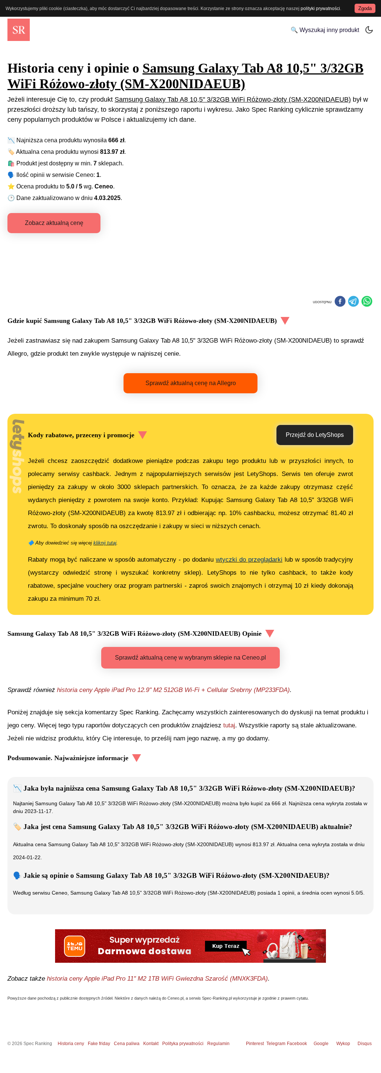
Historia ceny (71, 1043)
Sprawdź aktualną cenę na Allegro (190, 383)
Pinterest (255, 1043)
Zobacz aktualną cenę (54, 223)
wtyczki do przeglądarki (249, 559)
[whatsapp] (366, 302)
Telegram (276, 1043)
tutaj (229, 725)
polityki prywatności (320, 8)
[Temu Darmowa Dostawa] (190, 946)
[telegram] (353, 302)
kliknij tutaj (104, 543)
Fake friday (99, 1043)
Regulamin (218, 1043)
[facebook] (340, 302)
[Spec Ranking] (18, 30)
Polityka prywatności (183, 1043)
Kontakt (151, 1043)
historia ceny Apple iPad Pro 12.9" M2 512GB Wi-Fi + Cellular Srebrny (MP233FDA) (173, 689)
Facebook (298, 1043)
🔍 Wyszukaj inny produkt (325, 30)
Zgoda (365, 8)
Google (321, 1043)
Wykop (343, 1043)
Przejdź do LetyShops (315, 435)
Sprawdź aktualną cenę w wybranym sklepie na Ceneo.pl (190, 657)
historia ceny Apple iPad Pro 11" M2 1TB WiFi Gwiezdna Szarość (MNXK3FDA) (157, 978)
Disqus (365, 1043)
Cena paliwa (127, 1043)
